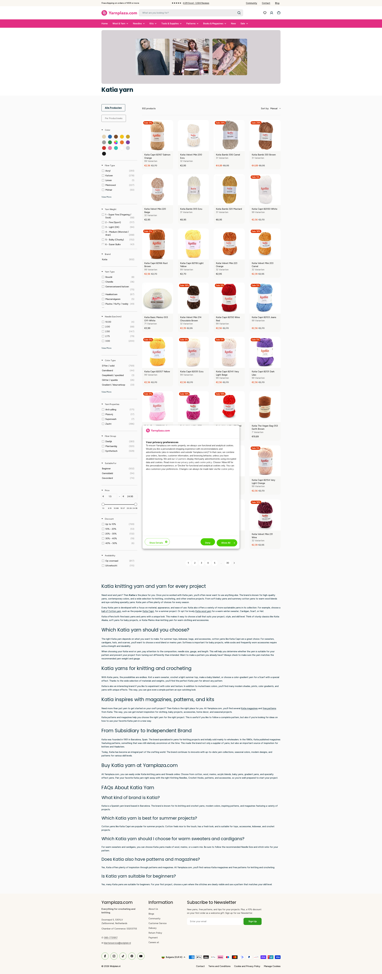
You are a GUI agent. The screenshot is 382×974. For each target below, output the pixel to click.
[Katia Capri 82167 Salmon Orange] (157, 135)
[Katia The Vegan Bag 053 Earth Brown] (265, 406)
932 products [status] (149, 108)
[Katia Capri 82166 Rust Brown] (157, 243)
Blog (277, 3)
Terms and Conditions (219, 966)
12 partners (180, 459)
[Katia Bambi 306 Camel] (229, 135)
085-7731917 (111, 937)
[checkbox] (104, 137)
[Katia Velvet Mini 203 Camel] (265, 243)
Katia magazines (249, 708)
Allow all (225, 542)
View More (106, 197)
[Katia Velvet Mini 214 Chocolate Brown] (193, 298)
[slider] (103, 504)
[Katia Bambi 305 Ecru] (193, 189)
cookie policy (205, 462)
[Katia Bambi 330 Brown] (265, 135)
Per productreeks (114, 118)
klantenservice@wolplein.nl (117, 943)
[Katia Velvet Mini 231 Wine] (265, 514)
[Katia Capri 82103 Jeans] (265, 298)
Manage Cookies (272, 966)
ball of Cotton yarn (111, 611)
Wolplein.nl (115, 966)
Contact (266, 3)
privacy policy (188, 462)
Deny (207, 542)
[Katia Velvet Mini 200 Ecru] (193, 135)
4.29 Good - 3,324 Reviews (196, 3)
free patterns (269, 708)
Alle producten (113, 107)
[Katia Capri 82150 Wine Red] (229, 298)
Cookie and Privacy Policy (247, 966)
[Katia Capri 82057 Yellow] (157, 352)
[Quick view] (170, 148)
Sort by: (269, 108)
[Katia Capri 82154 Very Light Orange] (265, 460)
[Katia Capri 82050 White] (265, 189)
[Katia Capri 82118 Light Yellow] (193, 243)
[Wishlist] (265, 12)
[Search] (239, 13)
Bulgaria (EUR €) (174, 957)
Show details (156, 542)
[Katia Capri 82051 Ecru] (193, 352)
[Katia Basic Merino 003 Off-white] (157, 298)
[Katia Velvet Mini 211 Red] (229, 406)
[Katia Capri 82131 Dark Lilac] (265, 352)
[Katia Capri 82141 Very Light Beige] (229, 352)
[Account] (271, 13)
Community (251, 3)
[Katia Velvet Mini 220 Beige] (157, 189)
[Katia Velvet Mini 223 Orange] (229, 243)
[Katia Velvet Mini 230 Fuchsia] (193, 406)
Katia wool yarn (203, 611)
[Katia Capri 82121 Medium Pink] (157, 406)
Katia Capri (148, 611)
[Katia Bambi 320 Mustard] (229, 189)
